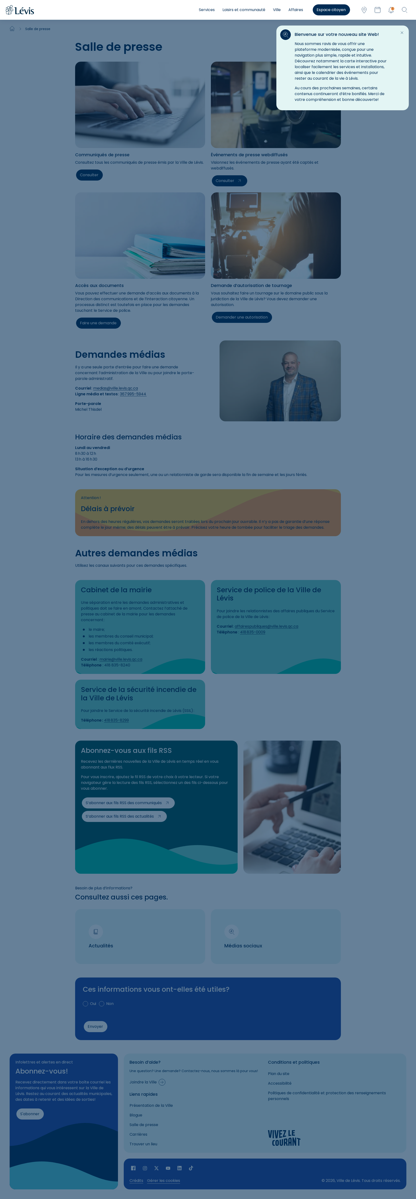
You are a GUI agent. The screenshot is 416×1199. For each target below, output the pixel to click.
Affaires (295, 10)
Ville (277, 10)
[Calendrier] (377, 10)
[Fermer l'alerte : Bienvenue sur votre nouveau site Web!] (402, 32)
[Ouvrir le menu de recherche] (404, 10)
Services (207, 10)
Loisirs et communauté (243, 10)
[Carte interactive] (364, 10)
